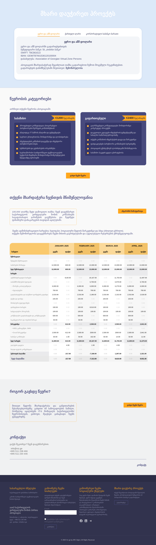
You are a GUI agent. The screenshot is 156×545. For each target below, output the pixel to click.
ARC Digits (76, 540)
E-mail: (47, 509)
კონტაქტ (141, 465)
